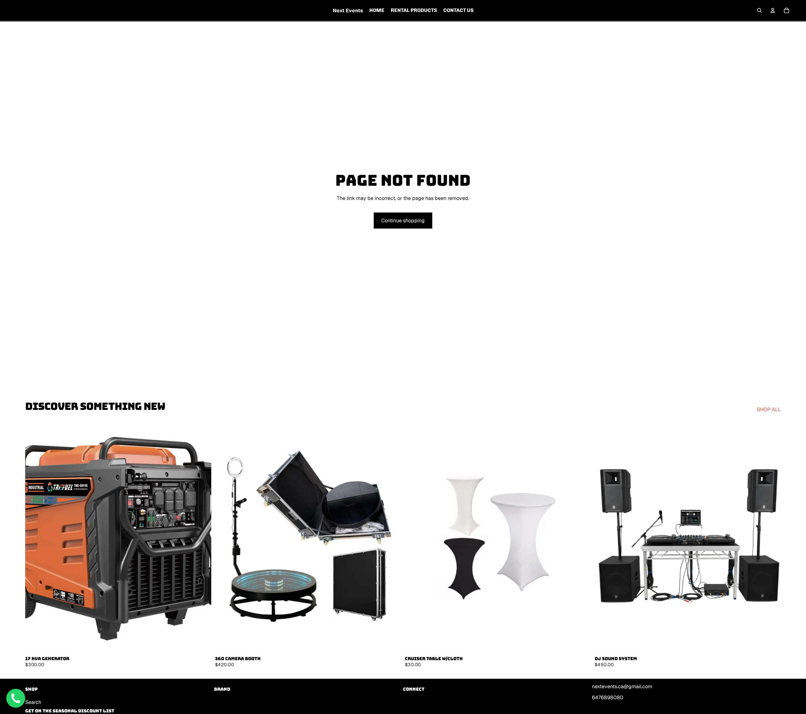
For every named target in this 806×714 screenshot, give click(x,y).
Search (33, 702)
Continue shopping (403, 220)
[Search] (759, 10)
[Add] (201, 643)
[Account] (773, 10)
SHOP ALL (769, 409)
